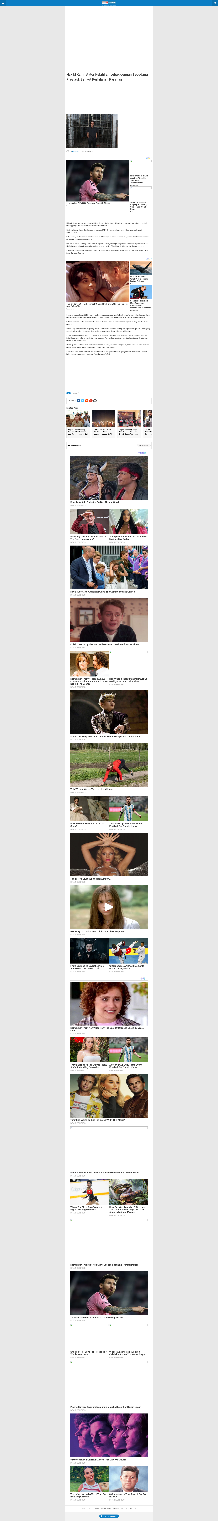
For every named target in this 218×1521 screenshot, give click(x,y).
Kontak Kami (106, 1508)
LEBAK (75, 393)
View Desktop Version (110, 1516)
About (84, 1508)
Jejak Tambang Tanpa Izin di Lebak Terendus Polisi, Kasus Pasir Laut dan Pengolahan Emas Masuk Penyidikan (128, 434)
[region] (82, 20)
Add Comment (144, 445)
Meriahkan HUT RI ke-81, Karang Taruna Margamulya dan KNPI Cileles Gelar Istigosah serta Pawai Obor (103, 434)
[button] (3, 3)
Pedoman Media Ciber (128, 1508)
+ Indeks (116, 1508)
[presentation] (148, 425)
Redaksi (75, 151)
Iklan (89, 1508)
